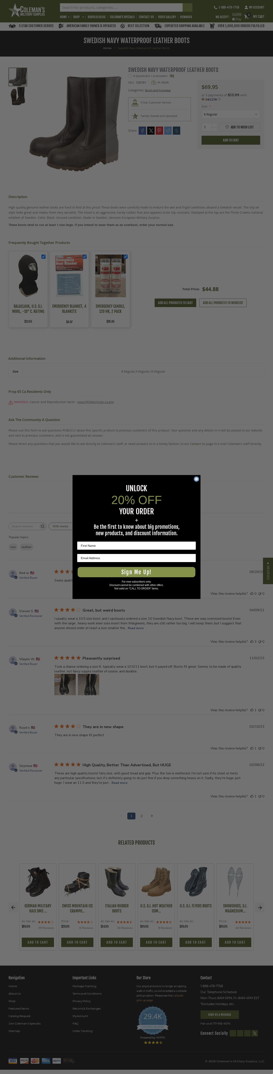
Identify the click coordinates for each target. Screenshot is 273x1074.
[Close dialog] (196, 479)
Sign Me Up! (136, 572)
